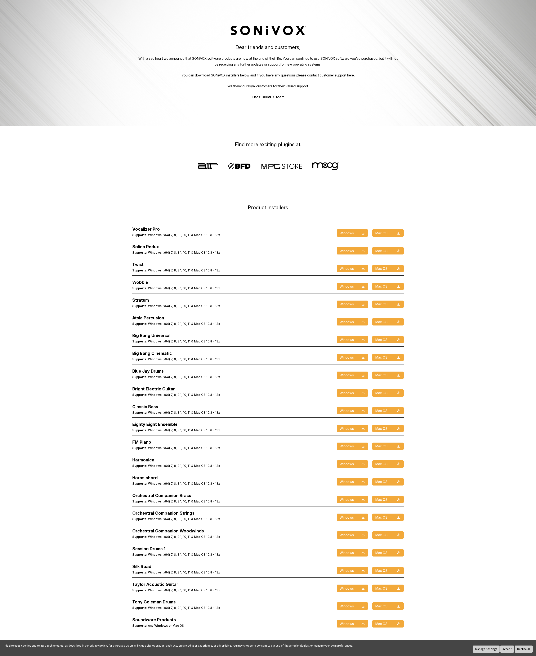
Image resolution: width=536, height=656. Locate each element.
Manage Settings (486, 649)
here (350, 75)
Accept (507, 649)
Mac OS (381, 233)
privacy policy (98, 645)
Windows (347, 233)
